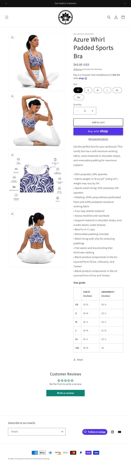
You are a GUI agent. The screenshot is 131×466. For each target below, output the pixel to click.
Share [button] (80, 359)
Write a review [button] (65, 393)
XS (78, 90)
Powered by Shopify (41, 459)
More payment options (98, 139)
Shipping (77, 69)
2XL (79, 97)
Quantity (77, 104)
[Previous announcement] (6, 3)
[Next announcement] (124, 3)
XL (117, 90)
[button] (6, 17)
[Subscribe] (61, 431)
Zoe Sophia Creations (24, 459)
